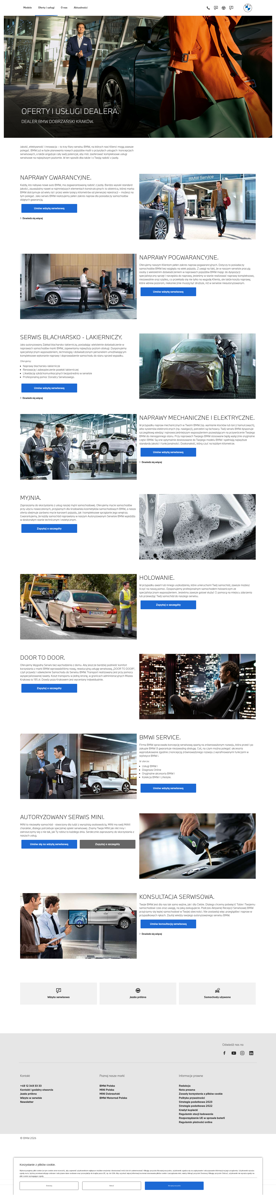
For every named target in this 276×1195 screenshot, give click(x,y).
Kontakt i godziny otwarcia (36, 1089)
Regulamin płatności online (195, 1122)
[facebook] (224, 1056)
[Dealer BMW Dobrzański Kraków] (248, 8)
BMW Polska (107, 1085)
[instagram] (242, 1056)
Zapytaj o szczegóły (49, 528)
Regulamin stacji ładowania (196, 1114)
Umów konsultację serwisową (168, 923)
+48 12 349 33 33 (31, 1085)
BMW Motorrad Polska (113, 1097)
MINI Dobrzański (110, 1093)
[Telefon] (208, 8)
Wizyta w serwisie (31, 1097)
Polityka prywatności (192, 1097)
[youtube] (233, 1056)
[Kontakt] (216, 8)
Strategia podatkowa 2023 (195, 1101)
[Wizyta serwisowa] (231, 8)
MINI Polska (107, 1089)
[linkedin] (251, 1056)
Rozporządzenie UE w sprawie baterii (202, 1118)
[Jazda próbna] (223, 8)
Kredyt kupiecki (188, 1110)
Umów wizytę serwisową (49, 208)
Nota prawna (187, 1089)
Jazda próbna (28, 1093)
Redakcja (185, 1085)
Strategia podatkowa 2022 (195, 1105)
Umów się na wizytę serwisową (49, 844)
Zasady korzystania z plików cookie (200, 1093)
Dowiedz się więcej (33, 218)
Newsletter (26, 1101)
